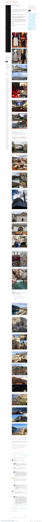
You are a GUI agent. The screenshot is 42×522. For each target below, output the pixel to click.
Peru (6, 34)
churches (31, 16)
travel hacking (32, 28)
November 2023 (7, 80)
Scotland (33, 25)
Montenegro (13, 453)
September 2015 (7, 131)
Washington (35, 29)
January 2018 (7, 113)
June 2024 (7, 78)
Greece (34, 19)
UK (34, 28)
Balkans (15, 452)
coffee (34, 16)
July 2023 (7, 83)
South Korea (7, 42)
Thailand (33, 26)
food (22, 452)
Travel (18, 453)
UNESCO (20, 453)
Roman (28, 25)
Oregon (31, 22)
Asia (35, 14)
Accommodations (33, 13)
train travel (33, 27)
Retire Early (15, 453)
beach (30, 15)
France (6, 19)
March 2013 (7, 139)
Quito (28, 24)
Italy (6, 27)
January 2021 (7, 94)
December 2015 (7, 129)
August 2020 (7, 97)
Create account (7, 71)
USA (6, 48)
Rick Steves (34, 24)
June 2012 (7, 141)
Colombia (7, 12)
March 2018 (7, 112)
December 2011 (7, 146)
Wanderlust (22, 453)
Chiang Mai (35, 15)
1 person (18, 465)
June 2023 (7, 84)
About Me (29, 13)
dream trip (19, 452)
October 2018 (7, 109)
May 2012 (7, 142)
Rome (32, 25)
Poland (6, 35)
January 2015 (7, 138)
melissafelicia (15, 459)
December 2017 (7, 114)
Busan (31, 15)
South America (32, 26)
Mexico (33, 21)
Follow (6, 61)
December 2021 (7, 89)
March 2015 (7, 136)
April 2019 (7, 104)
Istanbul (7, 26)
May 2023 (7, 85)
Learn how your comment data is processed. (23, 517)
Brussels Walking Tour (8, 64)
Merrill (16, 6)
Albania (6, 5)
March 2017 (7, 119)
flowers (29, 19)
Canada (6, 10)
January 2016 (7, 128)
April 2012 (7, 143)
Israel (6, 25)
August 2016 (7, 122)
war (33, 29)
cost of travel (32, 16)
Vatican (6, 50)
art (34, 14)
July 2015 (7, 133)
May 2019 (7, 103)
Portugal (35, 23)
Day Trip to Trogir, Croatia (14, 455)
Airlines (30, 14)
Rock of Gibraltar (7, 20)
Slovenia (7, 41)
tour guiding (31, 27)
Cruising (29, 17)
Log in (6, 72)
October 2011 (7, 148)
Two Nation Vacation (8, 66)
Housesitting (32, 20)
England (7, 18)
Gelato (32, 19)
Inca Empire (34, 20)
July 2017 (7, 117)
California (33, 15)
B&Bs (28, 15)
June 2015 (7, 134)
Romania (30, 25)
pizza (29, 23)
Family (35, 18)
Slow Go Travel (7, 65)
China (6, 11)
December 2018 (7, 107)
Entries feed (7, 73)
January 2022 (7, 88)
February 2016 (7, 127)
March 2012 (7, 144)
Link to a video (13, 140)
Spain (6, 43)
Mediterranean (24, 452)
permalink (20, 6)
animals (33, 14)
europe (21, 452)
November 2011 (7, 147)
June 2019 (7, 102)
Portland (33, 23)
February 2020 (7, 99)
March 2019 (7, 105)
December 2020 (7, 95)
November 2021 (7, 90)
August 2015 (7, 132)
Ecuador (29, 18)
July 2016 (7, 123)
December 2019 (7, 100)
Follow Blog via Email (30, 5)
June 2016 (7, 124)
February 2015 (7, 137)
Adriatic (13, 452)
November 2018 (7, 108)
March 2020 (7, 98)
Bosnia (16, 452)
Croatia (17, 452)
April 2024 (7, 79)
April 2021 (7, 93)
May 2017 (7, 118)
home (30, 20)
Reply (22, 459)
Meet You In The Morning (12, 2)
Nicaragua (7, 33)
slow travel (17, 453)
